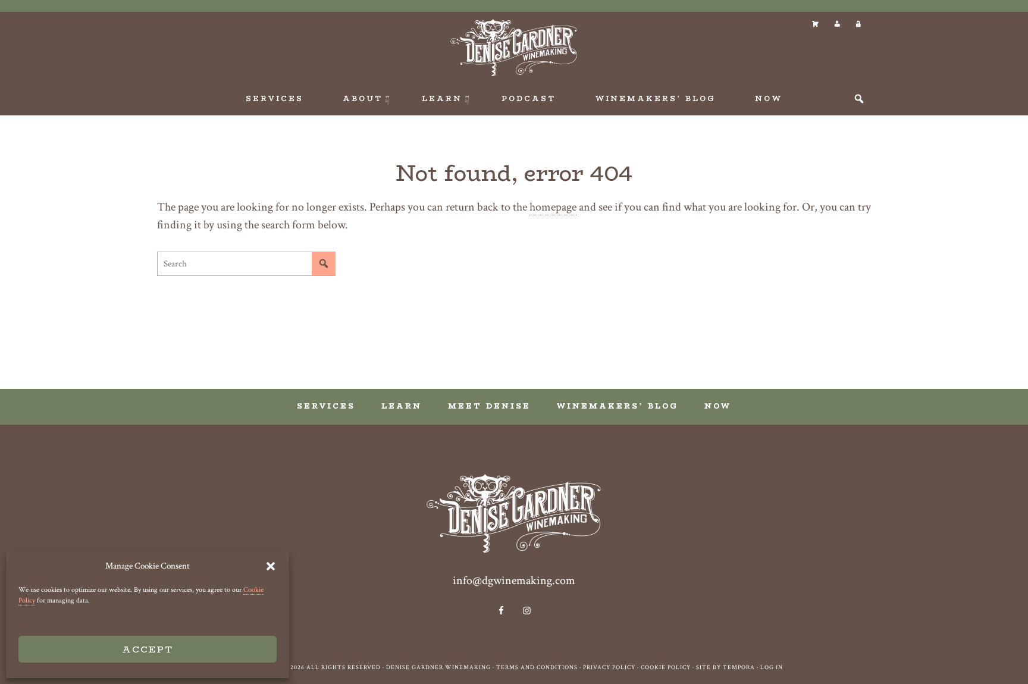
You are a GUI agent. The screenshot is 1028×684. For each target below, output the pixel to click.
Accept (147, 649)
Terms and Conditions (537, 668)
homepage (552, 207)
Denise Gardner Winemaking (514, 47)
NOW (717, 406)
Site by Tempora (725, 668)
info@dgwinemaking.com (514, 580)
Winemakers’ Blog (617, 406)
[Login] (858, 24)
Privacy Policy (609, 668)
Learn (401, 406)
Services (326, 406)
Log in (771, 668)
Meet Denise (489, 406)
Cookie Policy (666, 668)
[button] (271, 566)
